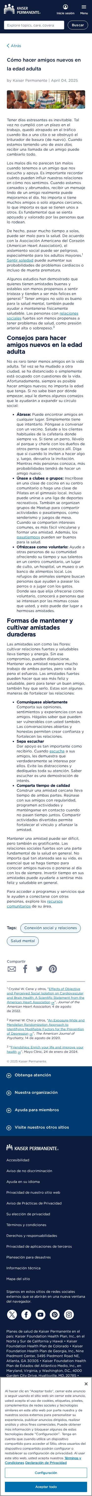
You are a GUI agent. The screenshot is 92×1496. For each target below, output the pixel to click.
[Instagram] (68, 1315)
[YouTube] (40, 1315)
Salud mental (23, 941)
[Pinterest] (54, 1315)
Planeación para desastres (28, 1257)
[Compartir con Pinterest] (53, 969)
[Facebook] (25, 1315)
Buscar (78, 25)
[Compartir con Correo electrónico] (12, 969)
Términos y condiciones (26, 1225)
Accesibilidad (17, 1160)
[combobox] (34, 25)
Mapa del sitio (18, 1279)
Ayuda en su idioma (23, 1182)
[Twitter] (11, 1315)
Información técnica (23, 1268)
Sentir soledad (20, 260)
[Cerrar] (86, 1383)
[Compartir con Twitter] (39, 969)
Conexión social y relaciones (50, 928)
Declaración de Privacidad (46, 1463)
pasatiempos (28, 537)
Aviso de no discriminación (29, 1171)
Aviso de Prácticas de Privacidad (34, 1203)
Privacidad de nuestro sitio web (33, 1192)
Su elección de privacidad (28, 1214)
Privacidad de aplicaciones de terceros (39, 1246)
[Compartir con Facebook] (25, 969)
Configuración (46, 1473)
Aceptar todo (46, 1487)
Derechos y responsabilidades (31, 1236)
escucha (57, 751)
